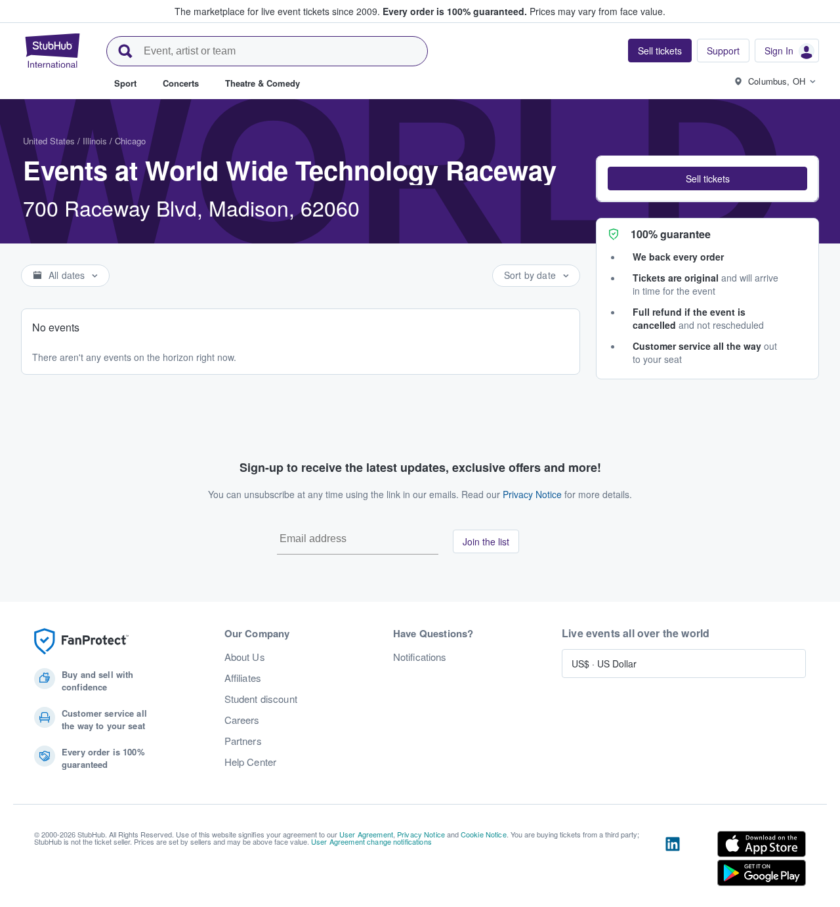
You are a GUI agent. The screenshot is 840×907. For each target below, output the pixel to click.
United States (49, 141)
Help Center (250, 762)
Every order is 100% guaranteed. (455, 11)
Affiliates (242, 678)
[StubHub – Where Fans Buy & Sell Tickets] (52, 50)
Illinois (95, 141)
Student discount (260, 699)
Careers (242, 720)
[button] (707, 178)
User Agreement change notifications (371, 841)
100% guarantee (671, 234)
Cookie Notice (484, 834)
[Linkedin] (673, 861)
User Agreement (366, 834)
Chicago (130, 141)
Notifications (420, 657)
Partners (243, 741)
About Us (244, 657)
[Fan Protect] (81, 641)
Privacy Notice (532, 494)
